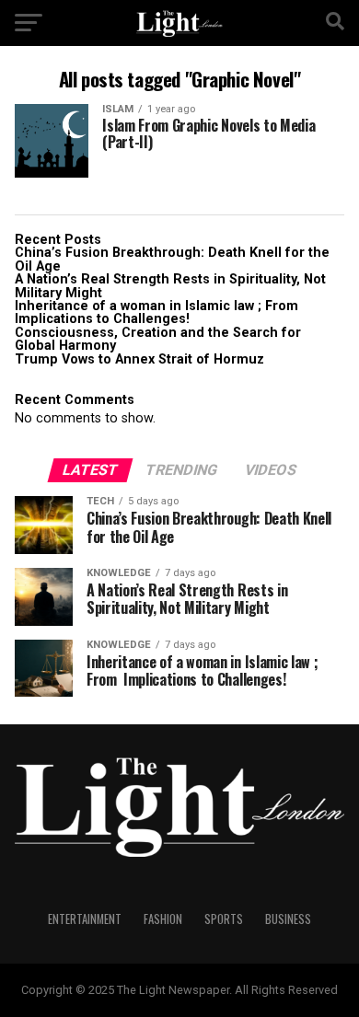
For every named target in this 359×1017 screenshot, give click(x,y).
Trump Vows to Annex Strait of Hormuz (139, 359)
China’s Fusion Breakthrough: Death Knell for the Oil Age (172, 259)
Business (288, 919)
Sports (223, 919)
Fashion (163, 919)
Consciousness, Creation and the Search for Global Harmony (158, 339)
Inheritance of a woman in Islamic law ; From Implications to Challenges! (158, 312)
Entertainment (85, 919)
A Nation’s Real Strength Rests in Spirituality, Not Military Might (170, 286)
